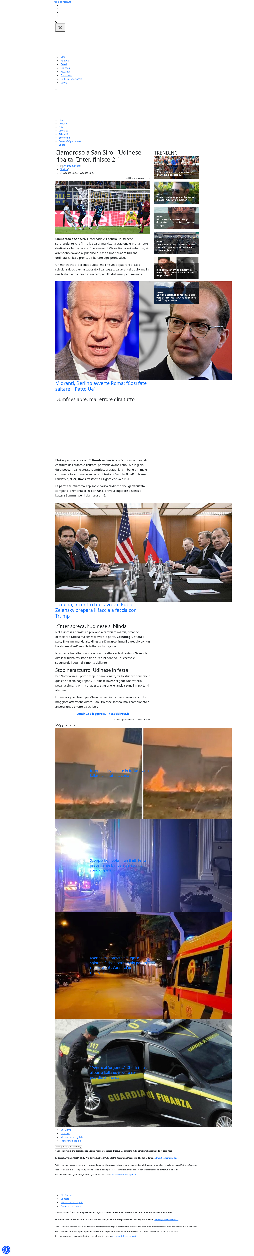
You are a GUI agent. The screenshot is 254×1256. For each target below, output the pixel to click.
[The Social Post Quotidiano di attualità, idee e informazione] (141, 43)
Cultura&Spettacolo (71, 79)
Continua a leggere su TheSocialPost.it (102, 714)
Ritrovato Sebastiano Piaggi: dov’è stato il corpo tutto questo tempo (175, 222)
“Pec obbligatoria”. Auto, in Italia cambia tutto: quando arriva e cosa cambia (175, 247)
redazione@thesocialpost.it (124, 1174)
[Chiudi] (60, 27)
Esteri (64, 64)
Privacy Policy (61, 1147)
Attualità (65, 71)
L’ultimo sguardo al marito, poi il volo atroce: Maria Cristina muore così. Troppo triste (176, 298)
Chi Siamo (66, 1129)
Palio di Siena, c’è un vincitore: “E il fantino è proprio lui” (175, 173)
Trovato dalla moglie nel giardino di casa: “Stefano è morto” (175, 198)
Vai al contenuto (63, 1)
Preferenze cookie (71, 1140)
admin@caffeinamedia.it (166, 1158)
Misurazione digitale (72, 1137)
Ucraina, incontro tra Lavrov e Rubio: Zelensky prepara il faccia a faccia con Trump (96, 610)
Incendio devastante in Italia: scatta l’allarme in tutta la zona (119, 773)
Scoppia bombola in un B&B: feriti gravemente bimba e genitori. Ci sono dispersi (118, 865)
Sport (64, 82)
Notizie (64, 169)
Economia (66, 75)
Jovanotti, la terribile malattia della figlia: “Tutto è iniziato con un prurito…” (175, 272)
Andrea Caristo (71, 165)
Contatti (65, 1133)
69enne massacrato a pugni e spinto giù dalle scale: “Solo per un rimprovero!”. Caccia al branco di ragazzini (118, 965)
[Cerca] (56, 21)
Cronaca (65, 68)
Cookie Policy (75, 1147)
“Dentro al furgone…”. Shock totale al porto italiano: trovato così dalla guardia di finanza (119, 1072)
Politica (65, 60)
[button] (6, 1249)
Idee (63, 57)
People (159, 267)
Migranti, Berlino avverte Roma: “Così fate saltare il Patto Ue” (101, 386)
